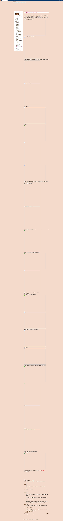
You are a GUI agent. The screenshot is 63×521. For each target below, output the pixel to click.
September (17, 24)
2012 (16, 19)
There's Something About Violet (14, 1)
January (17, 44)
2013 (16, 18)
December (17, 22)
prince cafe (41, 481)
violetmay (25, 492)
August (17, 25)
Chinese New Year (31, 481)
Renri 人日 (17, 39)
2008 (16, 45)
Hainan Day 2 (18, 36)
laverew (25, 484)
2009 (16, 21)
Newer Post (25, 513)
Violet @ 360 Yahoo (18, 50)
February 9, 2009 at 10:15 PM (29, 507)
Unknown (25, 489)
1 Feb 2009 (26, 13)
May (17, 27)
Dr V (24, 499)
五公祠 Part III (18, 30)
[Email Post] (33, 480)
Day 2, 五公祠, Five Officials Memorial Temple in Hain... (19, 35)
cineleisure (35, 481)
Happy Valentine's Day (19, 38)
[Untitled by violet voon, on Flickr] (35, 35)
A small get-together (18, 37)
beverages (27, 481)
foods (37, 481)
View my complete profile (20, 15)
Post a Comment (26, 512)
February (17, 29)
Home (36, 513)
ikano (39, 481)
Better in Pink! (38, 519)
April (17, 28)
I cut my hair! (18, 33)
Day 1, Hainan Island (19, 40)
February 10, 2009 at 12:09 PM (30, 511)
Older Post (47, 513)
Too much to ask (18, 31)
